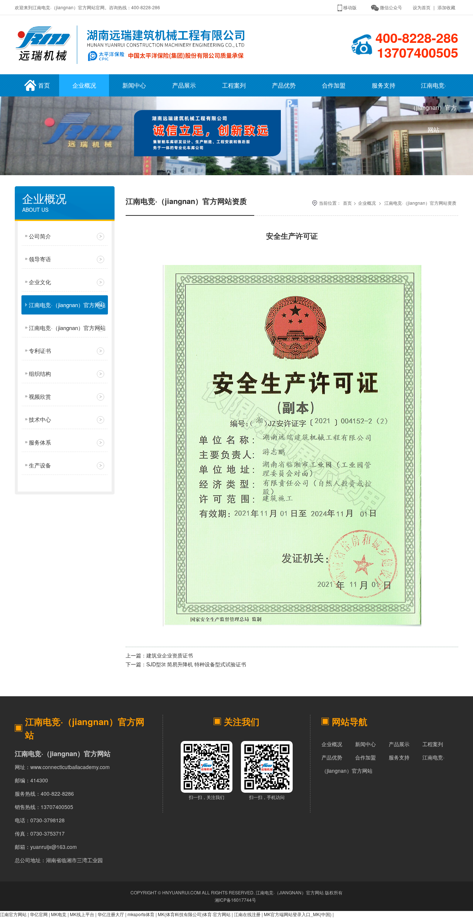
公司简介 (40, 236)
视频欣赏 (40, 396)
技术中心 (40, 419)
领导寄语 (40, 259)
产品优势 (284, 85)
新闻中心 (134, 85)
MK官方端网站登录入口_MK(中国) (297, 914)
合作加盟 (334, 85)
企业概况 (84, 85)
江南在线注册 (247, 914)
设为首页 (422, 7)
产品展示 (184, 85)
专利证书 (40, 350)
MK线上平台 (82, 914)
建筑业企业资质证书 (169, 655)
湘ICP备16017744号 (235, 900)
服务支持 (383, 85)
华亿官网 (39, 914)
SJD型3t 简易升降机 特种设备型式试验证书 (196, 664)
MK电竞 (59, 914)
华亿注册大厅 (111, 914)
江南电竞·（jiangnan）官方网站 (433, 88)
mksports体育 (140, 914)
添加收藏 (446, 7)
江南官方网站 (13, 914)
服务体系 (40, 442)
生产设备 (40, 465)
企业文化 (40, 282)
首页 (44, 85)
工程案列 (234, 85)
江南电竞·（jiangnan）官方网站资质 (67, 307)
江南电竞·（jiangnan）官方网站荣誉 (67, 330)
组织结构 (40, 373)
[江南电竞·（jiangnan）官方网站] (132, 65)
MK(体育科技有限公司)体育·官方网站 (194, 914)
